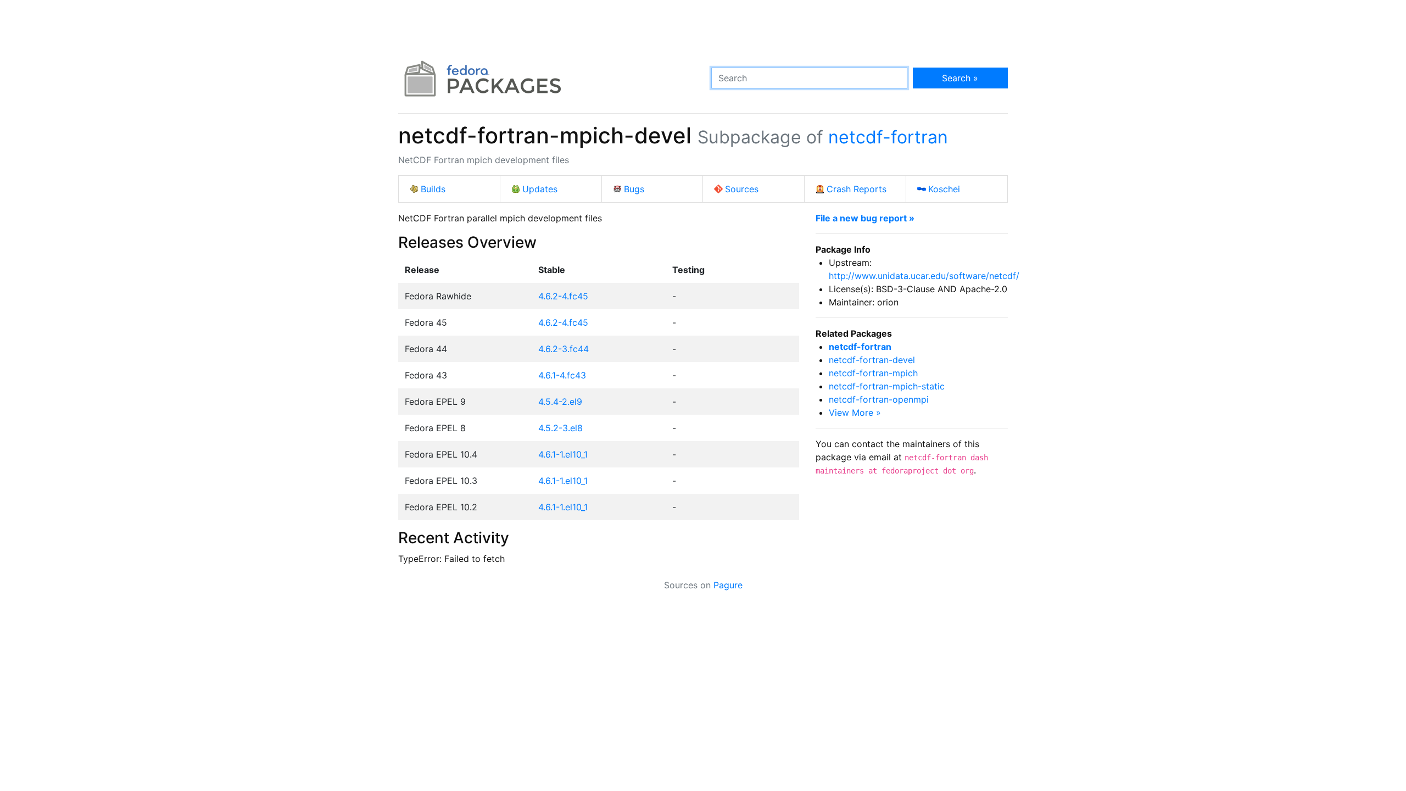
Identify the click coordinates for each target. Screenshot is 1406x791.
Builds (433, 188)
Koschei (944, 188)
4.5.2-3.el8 (560, 427)
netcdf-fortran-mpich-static (887, 386)
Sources (741, 188)
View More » (855, 412)
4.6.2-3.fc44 (563, 348)
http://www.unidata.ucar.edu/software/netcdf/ (924, 275)
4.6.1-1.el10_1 (563, 454)
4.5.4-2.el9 (560, 401)
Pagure (728, 585)
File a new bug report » (865, 218)
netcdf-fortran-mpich (873, 372)
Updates (539, 188)
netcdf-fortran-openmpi (879, 399)
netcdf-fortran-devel (872, 359)
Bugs (634, 188)
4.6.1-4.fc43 (562, 375)
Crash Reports (856, 188)
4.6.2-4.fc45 (563, 296)
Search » (960, 78)
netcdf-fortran (888, 137)
